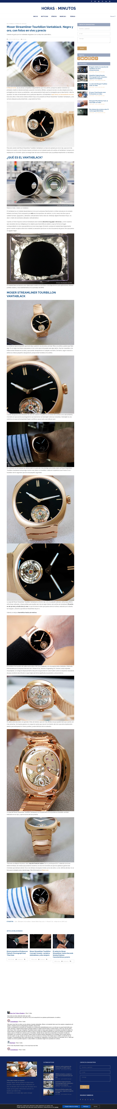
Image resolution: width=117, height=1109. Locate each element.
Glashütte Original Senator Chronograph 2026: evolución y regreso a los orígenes (98, 77)
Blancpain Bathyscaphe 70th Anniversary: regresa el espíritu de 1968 (64, 1091)
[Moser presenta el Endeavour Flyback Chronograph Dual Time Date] (17, 941)
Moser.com (45, 870)
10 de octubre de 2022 (14, 39)
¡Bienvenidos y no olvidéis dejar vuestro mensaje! (19, 1093)
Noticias (24, 23)
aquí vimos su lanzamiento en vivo (62, 94)
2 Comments (66, 961)
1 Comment (42, 959)
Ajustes (95, 1106)
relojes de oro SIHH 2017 (60, 921)
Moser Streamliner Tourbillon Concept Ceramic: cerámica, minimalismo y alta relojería (40, 953)
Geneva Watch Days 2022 (38, 921)
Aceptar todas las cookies (71, 1106)
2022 (16, 921)
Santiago (24, 39)
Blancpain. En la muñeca (24, 921)
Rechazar (85, 1106)
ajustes (56, 1107)
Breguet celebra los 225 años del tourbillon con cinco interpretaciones (98, 68)
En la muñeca (10, 23)
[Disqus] (40, 987)
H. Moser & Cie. (18, 23)
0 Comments (20, 959)
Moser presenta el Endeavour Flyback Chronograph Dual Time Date (17, 953)
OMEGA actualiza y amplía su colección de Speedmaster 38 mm (63, 1075)
